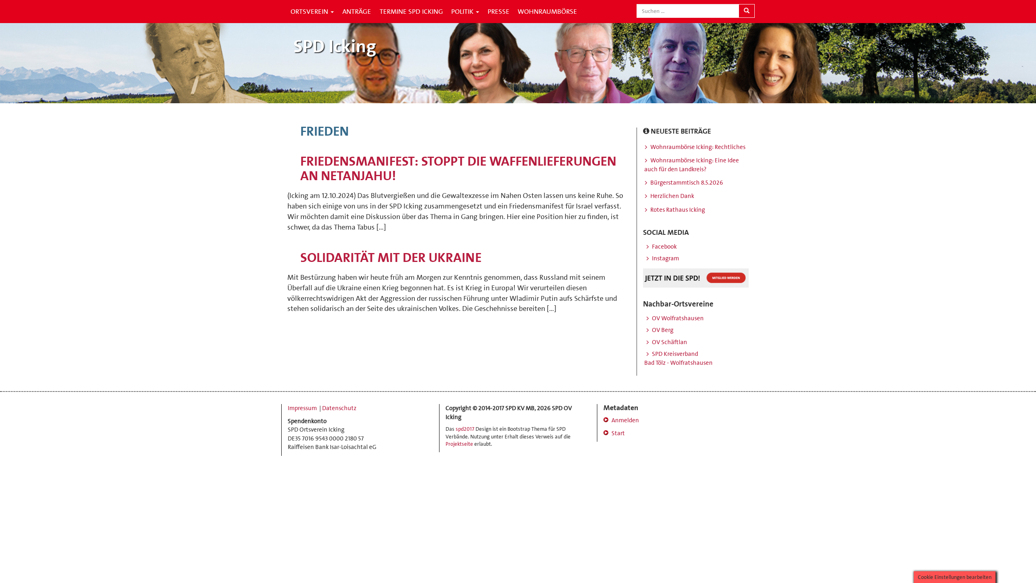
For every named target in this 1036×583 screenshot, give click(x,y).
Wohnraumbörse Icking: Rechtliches (697, 147)
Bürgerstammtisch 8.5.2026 (686, 183)
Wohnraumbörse (547, 11)
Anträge (356, 11)
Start (618, 433)
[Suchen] (747, 11)
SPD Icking (334, 46)
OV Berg (662, 330)
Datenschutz (339, 408)
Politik (463, 11)
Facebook (664, 247)
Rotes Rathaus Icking (677, 210)
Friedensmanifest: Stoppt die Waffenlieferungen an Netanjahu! (458, 169)
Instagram (665, 258)
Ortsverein (310, 11)
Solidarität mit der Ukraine (391, 257)
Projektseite (459, 443)
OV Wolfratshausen (678, 318)
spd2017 (465, 429)
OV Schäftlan (669, 342)
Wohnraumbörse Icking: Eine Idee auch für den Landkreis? (691, 164)
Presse (499, 11)
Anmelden (625, 420)
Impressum (303, 408)
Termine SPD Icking (411, 11)
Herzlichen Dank (672, 196)
